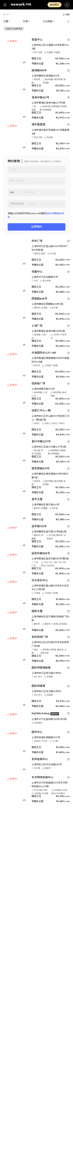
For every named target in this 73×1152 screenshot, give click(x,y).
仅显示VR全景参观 (13, 29)
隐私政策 (50, 213)
